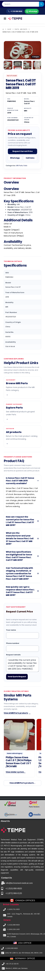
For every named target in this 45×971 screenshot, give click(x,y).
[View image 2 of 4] (17, 65)
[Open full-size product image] (22, 50)
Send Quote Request (17, 676)
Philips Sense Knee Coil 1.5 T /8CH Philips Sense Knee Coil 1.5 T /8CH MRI (19, 762)
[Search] (41, 4)
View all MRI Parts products (17, 713)
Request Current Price (22, 151)
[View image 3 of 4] (27, 65)
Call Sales (30, 158)
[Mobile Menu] (4, 18)
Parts (25, 165)
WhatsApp (15, 158)
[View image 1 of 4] (8, 65)
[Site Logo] (15, 18)
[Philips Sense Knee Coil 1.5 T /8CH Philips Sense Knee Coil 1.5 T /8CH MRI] (19, 734)
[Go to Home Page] (3, 29)
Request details (13, 654)
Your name (11, 630)
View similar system (16, 772)
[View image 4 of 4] (37, 65)
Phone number (12, 643)
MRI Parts (19, 165)
